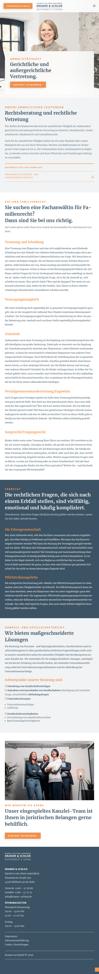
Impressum (11, 936)
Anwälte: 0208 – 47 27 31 (18, 892)
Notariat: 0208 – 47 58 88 (19, 888)
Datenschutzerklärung (17, 940)
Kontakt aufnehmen (27, 84)
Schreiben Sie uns (17, 6)
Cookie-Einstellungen (16, 944)
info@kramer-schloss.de (18, 896)
